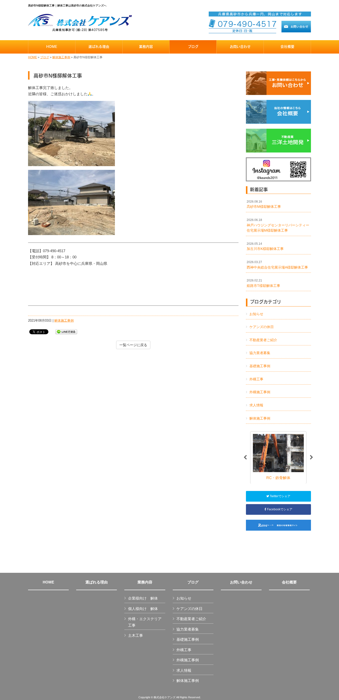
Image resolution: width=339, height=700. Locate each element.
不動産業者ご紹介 (263, 340)
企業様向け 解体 (143, 598)
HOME (32, 57)
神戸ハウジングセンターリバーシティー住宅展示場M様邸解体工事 (278, 225)
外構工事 (256, 379)
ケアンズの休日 (261, 327)
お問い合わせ (241, 582)
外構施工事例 (259, 392)
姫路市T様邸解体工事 (263, 283)
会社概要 (289, 582)
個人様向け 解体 (143, 609)
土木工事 (135, 635)
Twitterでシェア (279, 496)
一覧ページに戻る (133, 345)
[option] (278, 457)
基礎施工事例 (259, 366)
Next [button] (311, 457)
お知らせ (256, 314)
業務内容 (144, 582)
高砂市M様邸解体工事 (264, 204)
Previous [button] (245, 457)
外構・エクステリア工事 (145, 622)
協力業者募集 (259, 353)
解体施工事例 (61, 57)
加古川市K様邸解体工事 (265, 246)
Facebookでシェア (279, 509)
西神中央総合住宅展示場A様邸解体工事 (277, 264)
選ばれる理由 (96, 582)
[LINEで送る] (66, 331)
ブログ (44, 57)
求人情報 (256, 405)
